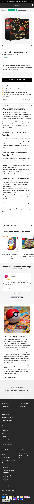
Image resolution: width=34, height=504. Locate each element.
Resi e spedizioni (7, 221)
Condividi (4, 99)
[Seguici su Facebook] (3, 476)
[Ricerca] (5, 5)
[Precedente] (2, 46)
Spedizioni (4, 411)
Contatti (4, 452)
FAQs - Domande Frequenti (6, 426)
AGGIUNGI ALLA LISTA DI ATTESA (17, 79)
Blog (3, 433)
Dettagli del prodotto (9, 216)
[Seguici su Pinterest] (3, 479)
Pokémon (4, 49)
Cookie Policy (5, 439)
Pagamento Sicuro (6, 406)
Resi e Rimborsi (5, 414)
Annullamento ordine (7, 417)
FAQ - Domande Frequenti (9, 225)
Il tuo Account (22, 406)
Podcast (4, 436)
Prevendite (5, 409)
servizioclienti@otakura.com (8, 461)
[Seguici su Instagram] (11, 476)
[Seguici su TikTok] (7, 479)
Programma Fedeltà (7, 420)
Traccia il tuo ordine (24, 409)
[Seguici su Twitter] (7, 476)
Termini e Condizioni (7, 444)
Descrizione (5, 105)
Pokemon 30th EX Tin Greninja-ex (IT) (10, 255)
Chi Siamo (4, 455)
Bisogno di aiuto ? (27, 99)
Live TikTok (5, 430)
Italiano (4, 485)
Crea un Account (23, 411)
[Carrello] (31, 5)
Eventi (3, 423)
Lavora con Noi (6, 457)
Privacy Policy (5, 442)
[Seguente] (31, 46)
